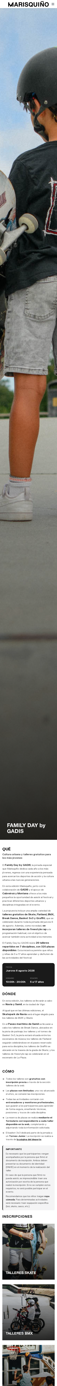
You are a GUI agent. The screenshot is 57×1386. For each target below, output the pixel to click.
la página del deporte (29, 1139)
